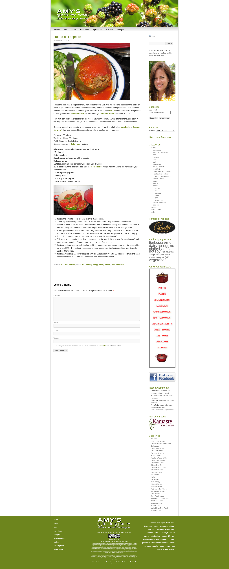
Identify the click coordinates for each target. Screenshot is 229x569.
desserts (156, 205)
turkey (107, 265)
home (56, 520)
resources (84, 29)
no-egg (95, 265)
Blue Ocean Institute (158, 441)
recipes (57, 29)
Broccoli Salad (77, 113)
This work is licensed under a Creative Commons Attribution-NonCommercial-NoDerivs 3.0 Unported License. (114, 562)
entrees (72, 265)
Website (56, 338)
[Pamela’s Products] (162, 233)
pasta (155, 160)
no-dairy (89, 265)
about (73, 29)
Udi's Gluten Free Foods (159, 508)
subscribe (102, 346)
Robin (153, 410)
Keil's (153, 477)
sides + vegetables (160, 202)
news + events (156, 210)
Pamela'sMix (167, 252)
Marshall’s (125, 127)
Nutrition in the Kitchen (159, 489)
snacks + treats (158, 179)
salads (155, 183)
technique (152, 257)
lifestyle (120, 29)
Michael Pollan (156, 484)
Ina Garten (155, 475)
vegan (165, 257)
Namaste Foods (156, 487)
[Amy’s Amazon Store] (162, 367)
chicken (156, 157)
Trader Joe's (155, 506)
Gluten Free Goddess (158, 467)
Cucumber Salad (106, 113)
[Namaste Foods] (161, 430)
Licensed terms (114, 539)
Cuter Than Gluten (157, 448)
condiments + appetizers (162, 171)
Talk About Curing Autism (160, 498)
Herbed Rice (96, 167)
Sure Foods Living (157, 496)
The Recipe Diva (157, 501)
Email (56, 330)
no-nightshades (162, 247)
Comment (57, 295)
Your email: (153, 110)
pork (154, 162)
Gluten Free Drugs (157, 463)
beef (62, 265)
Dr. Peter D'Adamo (157, 453)
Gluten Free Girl (156, 465)
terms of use (58, 549)
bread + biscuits (158, 167)
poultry (157, 188)
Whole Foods (156, 510)
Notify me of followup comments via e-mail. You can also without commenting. (89, 346)
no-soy (101, 265)
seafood (158, 193)
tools (153, 212)
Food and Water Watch (159, 458)
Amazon (154, 439)
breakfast (156, 169)
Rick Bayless (155, 494)
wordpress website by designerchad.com (114, 541)
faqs (65, 29)
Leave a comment (117, 265)
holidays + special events (162, 176)
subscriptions (59, 546)
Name (56, 322)
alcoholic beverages (160, 152)
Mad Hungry (155, 482)
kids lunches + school (161, 174)
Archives (152, 130)
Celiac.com (155, 446)
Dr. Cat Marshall (157, 451)
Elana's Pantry (156, 456)
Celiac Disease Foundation (161, 444)
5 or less (109, 29)
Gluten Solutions (157, 470)
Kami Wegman (156, 396)
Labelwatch (155, 479)
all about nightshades (166, 410)
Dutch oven (76, 144)
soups (155, 181)
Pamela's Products (157, 491)
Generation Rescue (158, 460)
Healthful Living (156, 472)
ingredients (97, 29)
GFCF (112, 110)
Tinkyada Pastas (157, 503)
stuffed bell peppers (67, 37)
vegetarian (157, 164)
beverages (157, 150)
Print (153, 36)
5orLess (155, 242)
